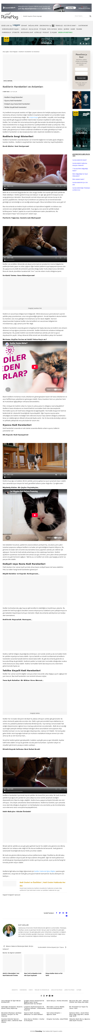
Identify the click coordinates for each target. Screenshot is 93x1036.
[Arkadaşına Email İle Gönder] (63, 913)
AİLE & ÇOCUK (33, 29)
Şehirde (66, 29)
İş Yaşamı (53, 32)
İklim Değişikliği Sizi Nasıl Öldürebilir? (80, 175)
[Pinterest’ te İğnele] (66, 913)
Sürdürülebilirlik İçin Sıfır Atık (80, 183)
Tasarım (79, 29)
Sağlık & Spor (33, 25)
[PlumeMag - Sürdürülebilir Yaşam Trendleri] (10, 16)
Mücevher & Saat (27, 32)
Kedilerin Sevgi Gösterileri (14, 97)
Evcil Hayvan (52, 29)
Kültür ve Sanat (70, 25)
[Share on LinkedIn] (66, 916)
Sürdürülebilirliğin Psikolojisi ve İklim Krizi (81, 189)
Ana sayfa (6, 52)
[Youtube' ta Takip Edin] (52, 996)
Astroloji (37, 32)
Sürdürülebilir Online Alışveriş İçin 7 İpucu (51, 947)
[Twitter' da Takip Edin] (46, 996)
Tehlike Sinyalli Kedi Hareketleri (16, 107)
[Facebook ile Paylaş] (56, 913)
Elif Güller (14, 91)
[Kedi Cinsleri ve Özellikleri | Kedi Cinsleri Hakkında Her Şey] (35, 886)
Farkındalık (6, 32)
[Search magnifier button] (90, 16)
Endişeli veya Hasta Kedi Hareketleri (17, 104)
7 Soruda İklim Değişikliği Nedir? (80, 170)
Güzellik (24, 29)
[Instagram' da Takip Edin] (44, 996)
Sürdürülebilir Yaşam (10, 29)
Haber (72, 29)
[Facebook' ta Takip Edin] (41, 996)
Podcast (46, 32)
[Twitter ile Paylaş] (59, 913)
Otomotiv (15, 32)
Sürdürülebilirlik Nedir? (79, 160)
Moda (60, 29)
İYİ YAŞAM (42, 29)
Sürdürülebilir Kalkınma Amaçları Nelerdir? (79, 164)
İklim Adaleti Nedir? (78, 179)
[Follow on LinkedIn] (49, 996)
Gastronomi (83, 25)
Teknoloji (59, 25)
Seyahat (24, 25)
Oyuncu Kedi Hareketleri (13, 101)
